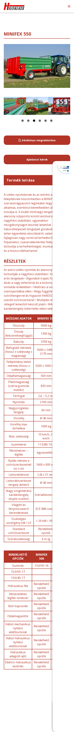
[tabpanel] (15, 106)
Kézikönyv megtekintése (38, 140)
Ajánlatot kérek (37, 159)
